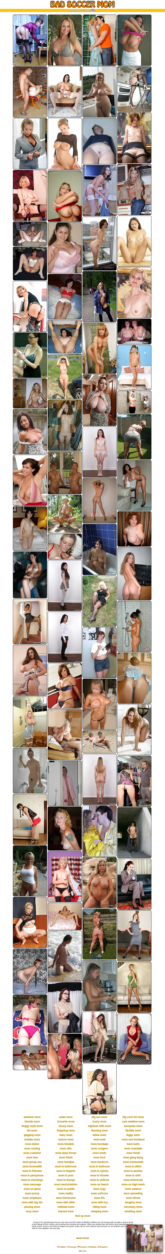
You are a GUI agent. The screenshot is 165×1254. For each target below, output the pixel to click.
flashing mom (99, 1130)
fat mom (32, 1130)
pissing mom (32, 1206)
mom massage (32, 1184)
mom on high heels (133, 1184)
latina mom (99, 1134)
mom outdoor (133, 1188)
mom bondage (99, 1143)
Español (103, 1247)
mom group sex (32, 1161)
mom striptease (32, 1197)
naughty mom (133, 1202)
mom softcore (99, 1193)
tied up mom (82, 1215)
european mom (133, 1125)
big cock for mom (133, 1116)
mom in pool (65, 1175)
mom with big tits (32, 1202)
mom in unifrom (99, 1179)
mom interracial (133, 1179)
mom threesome (66, 1197)
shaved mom (66, 1211)
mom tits (99, 1197)
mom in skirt (133, 1175)
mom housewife (32, 1166)
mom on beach (99, 1184)
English (62, 1247)
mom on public (66, 1188)
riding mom (99, 1206)
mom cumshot (32, 1152)
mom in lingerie (65, 1170)
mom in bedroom (99, 1166)
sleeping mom (99, 1211)
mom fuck (99, 1157)
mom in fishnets (32, 1170)
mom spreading (133, 1193)
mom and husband (133, 1139)
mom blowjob (65, 1143)
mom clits (66, 1148)
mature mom (65, 1139)
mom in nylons (99, 1170)
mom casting (32, 1148)
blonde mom (32, 1121)
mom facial (133, 1152)
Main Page (82, 1238)
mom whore (133, 1197)
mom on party (32, 1188)
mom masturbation (65, 1184)
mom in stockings (32, 1179)
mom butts (133, 1143)
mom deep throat (65, 1152)
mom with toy (99, 1202)
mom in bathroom (65, 1166)
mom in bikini (133, 1166)
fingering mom (66, 1130)
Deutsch (83, 1247)
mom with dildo (65, 1202)
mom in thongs (66, 1179)
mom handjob (65, 1161)
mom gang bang (133, 1157)
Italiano (93, 1247)
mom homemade (133, 1161)
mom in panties (133, 1170)
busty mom (99, 1121)
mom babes (32, 1143)
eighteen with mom (99, 1125)
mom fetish (66, 1157)
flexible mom (133, 1130)
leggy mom (133, 1134)
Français (72, 1247)
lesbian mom (32, 1139)
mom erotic (99, 1152)
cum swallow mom (133, 1121)
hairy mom (65, 1134)
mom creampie (133, 1148)
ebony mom (65, 1125)
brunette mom (65, 1121)
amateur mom (32, 1116)
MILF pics (82, 1251)
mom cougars (99, 1148)
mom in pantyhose (32, 1175)
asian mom (65, 1116)
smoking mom (133, 1211)
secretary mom (133, 1206)
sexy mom (32, 1211)
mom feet (32, 1157)
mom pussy (32, 1193)
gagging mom (32, 1134)
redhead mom (65, 1206)
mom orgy (99, 1188)
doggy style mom (32, 1125)
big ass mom (99, 1116)
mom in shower (99, 1175)
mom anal (99, 1139)
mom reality (65, 1193)
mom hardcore (99, 1161)
